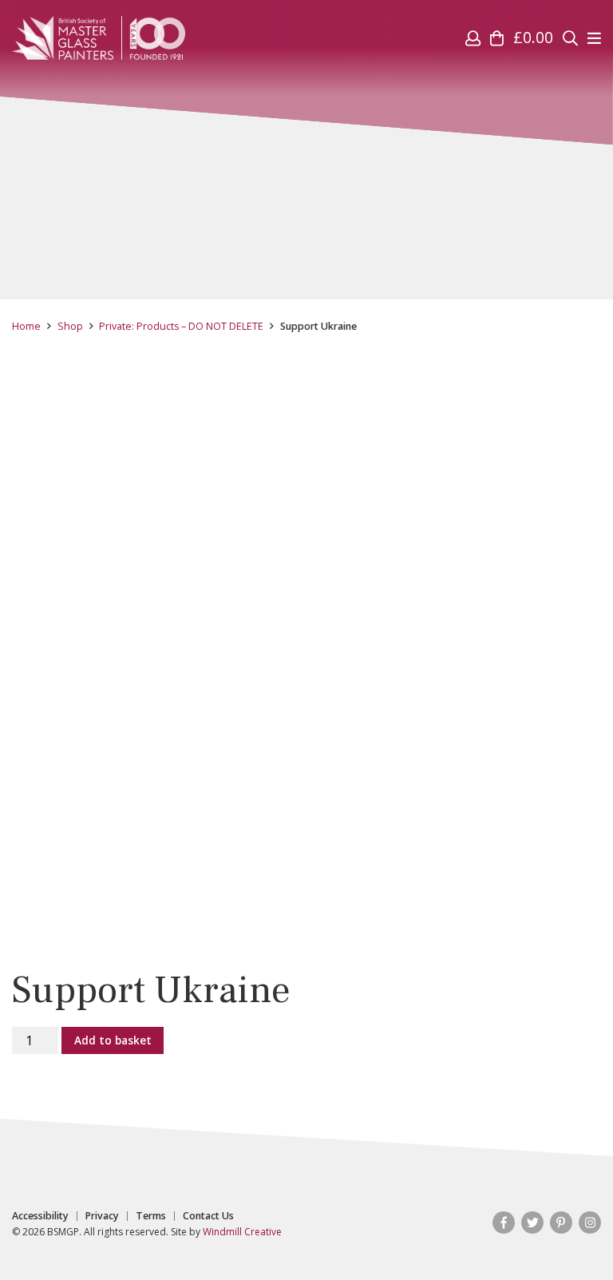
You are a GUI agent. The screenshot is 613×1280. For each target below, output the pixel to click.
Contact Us (208, 1216)
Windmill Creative (242, 1231)
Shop (70, 326)
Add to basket (113, 1040)
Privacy (102, 1216)
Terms (151, 1216)
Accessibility (40, 1216)
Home (26, 326)
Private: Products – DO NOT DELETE (181, 326)
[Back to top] (568, 1235)
